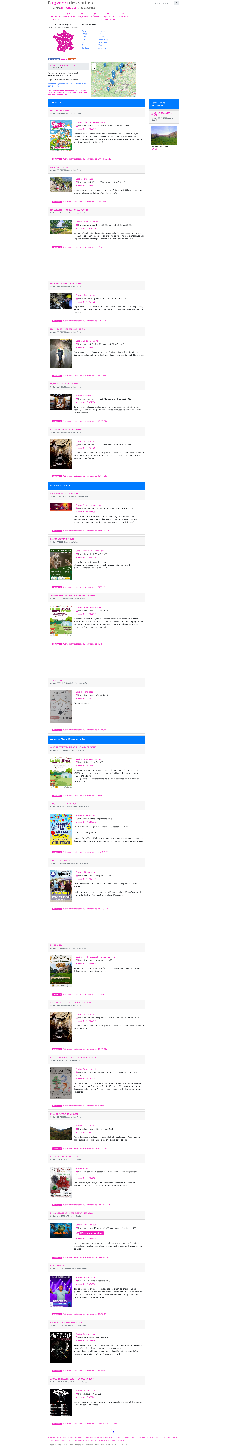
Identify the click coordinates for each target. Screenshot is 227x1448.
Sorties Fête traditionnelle (87, 815)
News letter (123, 16)
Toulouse (102, 31)
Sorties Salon (82, 1168)
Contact (109, 1445)
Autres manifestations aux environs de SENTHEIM (85, 201)
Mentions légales (76, 1445)
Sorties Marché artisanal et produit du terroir (96, 957)
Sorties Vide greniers (85, 872)
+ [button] (94, 65)
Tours (100, 45)
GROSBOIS (159, 1437)
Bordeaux (86, 48)
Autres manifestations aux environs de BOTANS (84, 994)
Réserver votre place (91, 1233)
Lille (83, 39)
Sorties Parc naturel (85, 441)
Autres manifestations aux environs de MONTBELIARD (87, 159)
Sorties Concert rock (85, 1334)
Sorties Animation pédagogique (90, 551)
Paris (84, 31)
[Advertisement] (147, 40)
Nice (100, 34)
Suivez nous (54, 59)
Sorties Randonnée (84, 179)
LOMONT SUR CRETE (110, 1440)
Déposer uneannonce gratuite (108, 17)
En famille (94, 16)
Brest (84, 42)
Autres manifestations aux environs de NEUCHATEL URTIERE (90, 1423)
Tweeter (63, 59)
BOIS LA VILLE (126, 1437)
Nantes (101, 36)
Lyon (84, 36)
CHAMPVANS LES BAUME (170, 1437)
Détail (154, 149)
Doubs (73, 65)
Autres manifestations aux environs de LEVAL (83, 247)
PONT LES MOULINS (115, 1437)
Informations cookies (94, 1445)
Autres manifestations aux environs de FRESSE (84, 587)
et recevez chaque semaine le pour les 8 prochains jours (68, 92)
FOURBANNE (151, 1437)
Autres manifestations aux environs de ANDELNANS (86, 530)
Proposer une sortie (58, 1445)
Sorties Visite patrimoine (87, 221)
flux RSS (73, 59)
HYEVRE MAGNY (141, 1437)
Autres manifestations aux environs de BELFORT (84, 1314)
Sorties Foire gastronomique (88, 505)
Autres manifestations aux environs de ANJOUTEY (85, 852)
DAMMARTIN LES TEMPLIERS (68, 1440)
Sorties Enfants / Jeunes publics (90, 122)
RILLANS (100, 1440)
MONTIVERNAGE (82, 1440)
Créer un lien (121, 1445)
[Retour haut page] (113, 1431)
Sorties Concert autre (85, 1277)
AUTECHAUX (120, 1440)
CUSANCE (105, 1437)
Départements (68, 16)
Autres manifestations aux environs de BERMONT (85, 729)
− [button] (94, 68)
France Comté (63, 65)
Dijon (84, 45)
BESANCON (51, 1437)
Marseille (85, 34)
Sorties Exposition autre (87, 1069)
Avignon (102, 48)
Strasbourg (103, 39)
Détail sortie (57, 159)
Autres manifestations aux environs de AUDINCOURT (86, 1105)
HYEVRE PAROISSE (54, 1440)
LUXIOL (134, 1437)
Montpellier (103, 42)
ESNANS (86, 1437)
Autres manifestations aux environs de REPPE (83, 644)
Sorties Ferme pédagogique (88, 607)
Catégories (82, 16)
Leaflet (133, 96)
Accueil (52, 65)
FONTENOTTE (92, 1440)
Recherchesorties (55, 17)
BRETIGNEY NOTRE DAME (75, 1437)
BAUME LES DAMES (61, 1437)
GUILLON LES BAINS (96, 1437)
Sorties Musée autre (85, 395)
